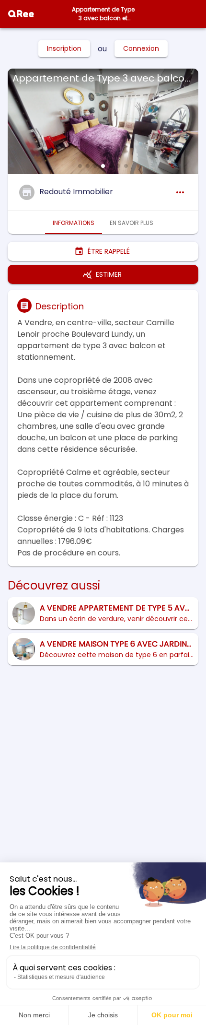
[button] (80, 166)
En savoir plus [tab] (131, 223)
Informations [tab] (73, 223)
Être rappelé (109, 251)
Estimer (109, 274)
